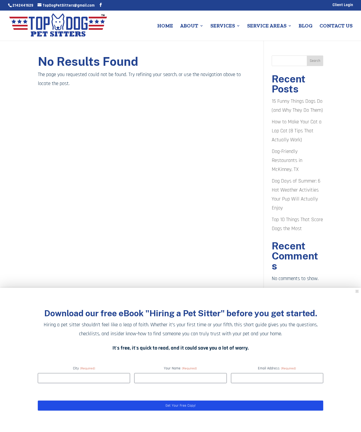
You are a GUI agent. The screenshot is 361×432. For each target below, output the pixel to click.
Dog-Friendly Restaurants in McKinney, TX (287, 160)
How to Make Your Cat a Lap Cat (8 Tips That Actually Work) (297, 130)
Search (315, 60)
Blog (306, 26)
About (189, 26)
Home (165, 26)
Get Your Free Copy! (180, 405)
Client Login (342, 5)
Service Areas (266, 26)
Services (222, 26)
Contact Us (336, 26)
